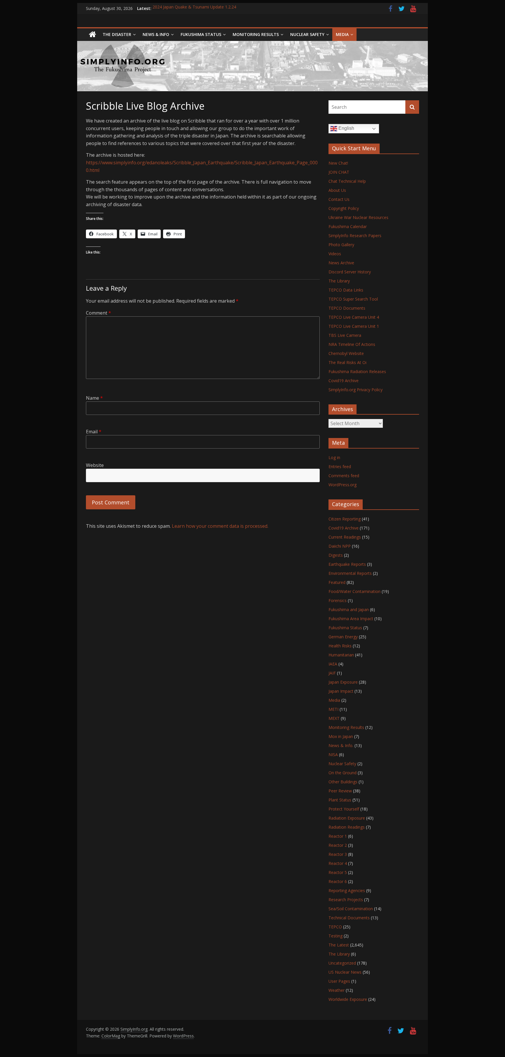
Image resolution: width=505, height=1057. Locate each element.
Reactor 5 (337, 872)
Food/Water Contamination (354, 591)
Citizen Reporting (344, 519)
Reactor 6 (337, 881)
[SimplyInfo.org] (92, 34)
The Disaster (117, 34)
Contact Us (339, 199)
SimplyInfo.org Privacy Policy (355, 389)
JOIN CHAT (338, 172)
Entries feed (339, 466)
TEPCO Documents (346, 308)
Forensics (337, 600)
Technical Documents (349, 917)
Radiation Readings (346, 827)
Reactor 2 (337, 845)
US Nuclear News (345, 972)
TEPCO (335, 927)
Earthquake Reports (347, 564)
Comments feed (343, 475)
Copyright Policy (343, 208)
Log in (334, 457)
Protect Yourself (343, 809)
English (345, 128)
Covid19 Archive (343, 380)
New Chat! (338, 163)
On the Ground (342, 772)
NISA (333, 754)
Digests (335, 555)
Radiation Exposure (346, 818)
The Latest (338, 945)
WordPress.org (342, 484)
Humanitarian (341, 655)
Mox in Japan (340, 736)
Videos (334, 253)
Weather (336, 990)
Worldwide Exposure (347, 999)
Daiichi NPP (339, 546)
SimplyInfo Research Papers (354, 235)
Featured (336, 582)
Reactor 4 (337, 863)
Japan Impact (340, 691)
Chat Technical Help (347, 181)
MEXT (334, 718)
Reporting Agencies (346, 890)
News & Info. (340, 745)
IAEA (332, 664)
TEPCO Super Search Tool (353, 299)
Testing (335, 936)
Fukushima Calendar (347, 226)
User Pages (339, 981)
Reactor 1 (337, 836)
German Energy (343, 636)
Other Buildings (342, 781)
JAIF (332, 673)
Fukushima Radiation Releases (357, 371)
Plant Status (339, 800)
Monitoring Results (256, 34)
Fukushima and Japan (348, 609)
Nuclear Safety (307, 34)
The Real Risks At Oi (347, 362)
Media (334, 700)
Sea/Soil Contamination (350, 908)
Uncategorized (342, 963)
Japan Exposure (343, 682)
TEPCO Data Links (345, 290)
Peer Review (340, 791)
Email (93, 431)
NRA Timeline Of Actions (351, 344)
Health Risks (340, 646)
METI (333, 709)
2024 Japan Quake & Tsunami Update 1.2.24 (194, 8)
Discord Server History (349, 272)
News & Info (156, 34)
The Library (339, 281)
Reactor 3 (337, 854)
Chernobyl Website (346, 353)
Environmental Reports (350, 573)
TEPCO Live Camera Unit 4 (353, 317)
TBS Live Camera (344, 335)
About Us (337, 190)
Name (94, 398)
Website (95, 465)
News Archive (341, 262)
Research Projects (345, 899)
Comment (98, 313)
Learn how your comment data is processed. (220, 526)
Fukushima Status (201, 34)
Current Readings (344, 537)
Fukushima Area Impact (350, 618)
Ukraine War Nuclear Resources (358, 217)
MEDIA (342, 34)
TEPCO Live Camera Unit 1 (353, 326)
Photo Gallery (341, 244)
